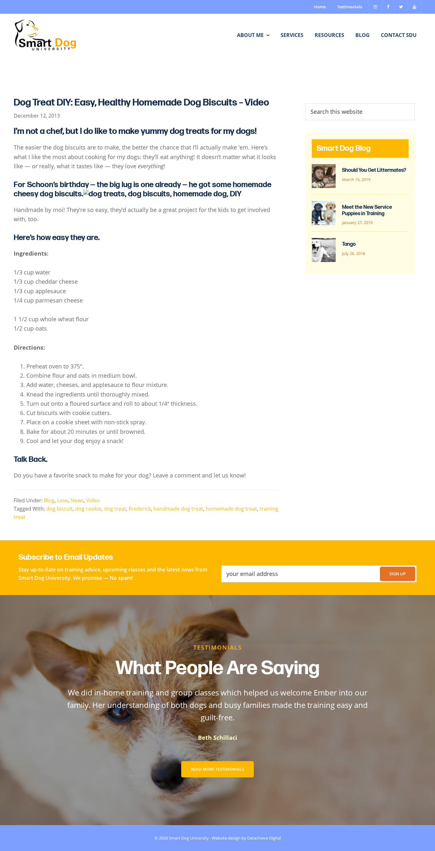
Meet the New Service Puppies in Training (367, 210)
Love (62, 500)
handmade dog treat (178, 508)
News (77, 500)
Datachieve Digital (264, 838)
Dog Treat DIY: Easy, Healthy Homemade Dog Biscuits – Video (141, 102)
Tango (349, 244)
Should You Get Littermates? (374, 170)
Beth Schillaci (217, 737)
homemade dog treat (231, 508)
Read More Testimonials (217, 769)
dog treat (115, 508)
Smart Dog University (189, 838)
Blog (49, 500)
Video (93, 500)
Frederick (140, 508)
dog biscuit (59, 508)
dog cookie (88, 508)
